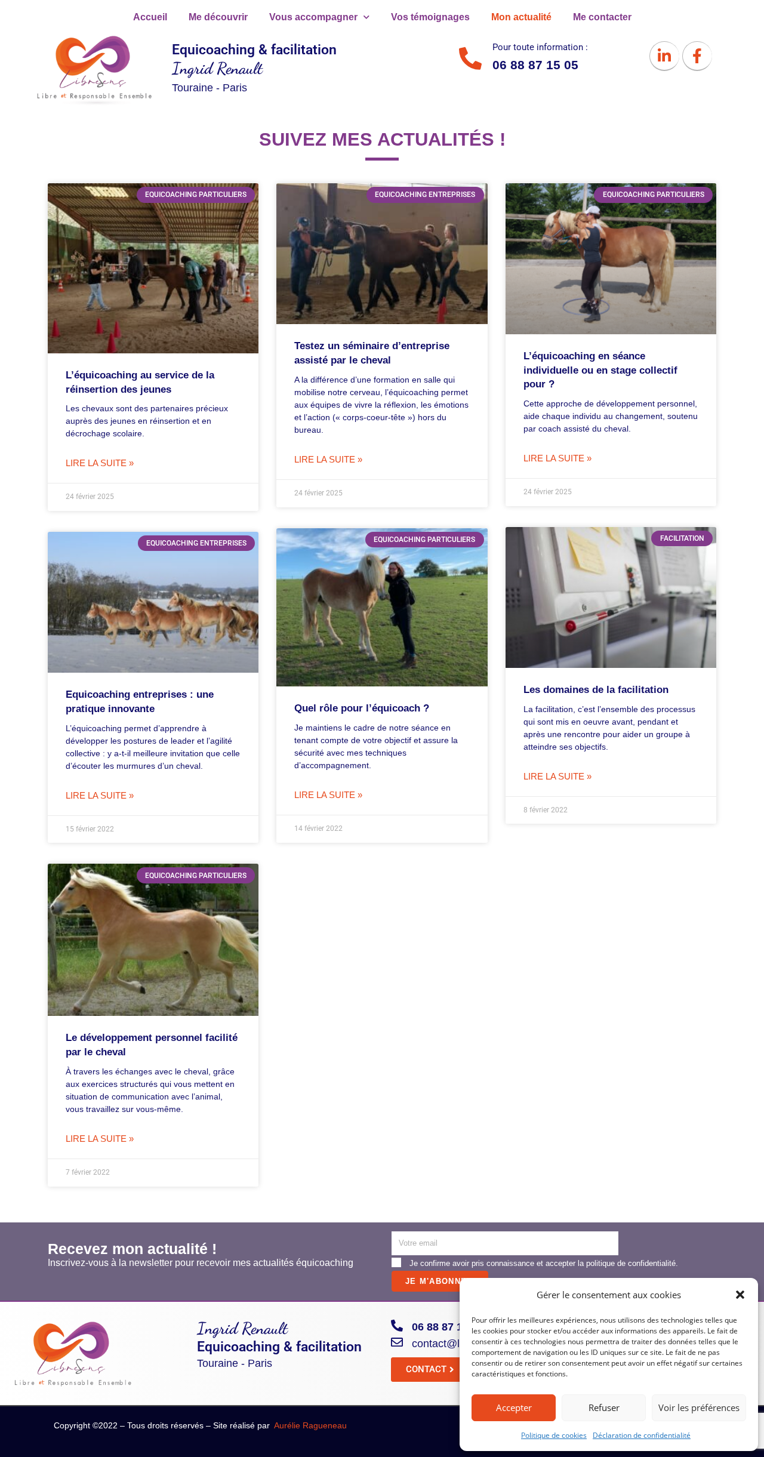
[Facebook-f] (697, 56)
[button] (740, 1295)
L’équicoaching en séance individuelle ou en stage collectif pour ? (600, 370)
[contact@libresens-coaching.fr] (397, 1342)
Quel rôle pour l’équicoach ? (361, 708)
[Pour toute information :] (470, 58)
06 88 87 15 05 (447, 1327)
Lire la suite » (100, 463)
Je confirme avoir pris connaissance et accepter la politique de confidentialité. (543, 1263)
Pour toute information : (540, 47)
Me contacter (602, 17)
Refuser (604, 1407)
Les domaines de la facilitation (595, 689)
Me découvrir (218, 17)
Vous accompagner (313, 17)
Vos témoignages (430, 17)
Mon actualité (521, 17)
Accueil (150, 17)
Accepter (514, 1407)
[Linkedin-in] (664, 56)
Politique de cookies (554, 1435)
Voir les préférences (699, 1407)
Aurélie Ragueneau (310, 1425)
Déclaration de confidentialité (642, 1435)
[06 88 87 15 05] (397, 1326)
